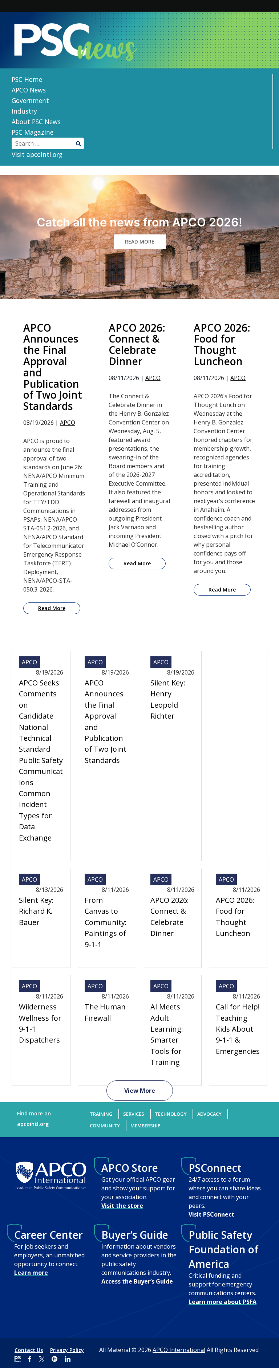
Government (30, 100)
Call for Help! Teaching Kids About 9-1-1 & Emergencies (238, 1029)
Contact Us (29, 1350)
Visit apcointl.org (37, 154)
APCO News (29, 90)
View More (139, 1091)
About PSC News (36, 121)
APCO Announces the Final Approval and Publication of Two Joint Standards (105, 721)
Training (101, 1114)
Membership (145, 1125)
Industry (24, 111)
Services (133, 1114)
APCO (67, 423)
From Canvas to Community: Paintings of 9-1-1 (106, 922)
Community (105, 1125)
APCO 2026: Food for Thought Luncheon (235, 916)
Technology (171, 1114)
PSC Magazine (32, 132)
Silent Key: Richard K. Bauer (36, 911)
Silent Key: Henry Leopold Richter (167, 699)
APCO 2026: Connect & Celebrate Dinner (169, 916)
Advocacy (209, 1114)
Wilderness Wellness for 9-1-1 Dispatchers (40, 1023)
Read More (51, 608)
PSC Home (27, 79)
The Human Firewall (105, 1012)
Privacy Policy (67, 1350)
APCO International (179, 1350)
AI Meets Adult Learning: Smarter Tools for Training (166, 1034)
